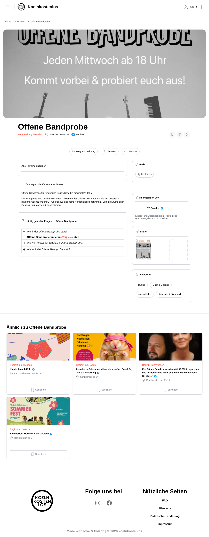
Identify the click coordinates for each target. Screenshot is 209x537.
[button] (201, 7)
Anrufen (112, 151)
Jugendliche (144, 294)
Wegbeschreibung (85, 151)
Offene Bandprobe (40, 21)
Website (133, 151)
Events (20, 21)
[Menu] (8, 6)
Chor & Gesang (161, 285)
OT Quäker (67, 237)
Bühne (141, 285)
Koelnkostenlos (43, 7)
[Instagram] (97, 503)
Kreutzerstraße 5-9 (59, 134)
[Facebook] (109, 503)
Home (8, 21)
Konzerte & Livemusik (170, 294)
